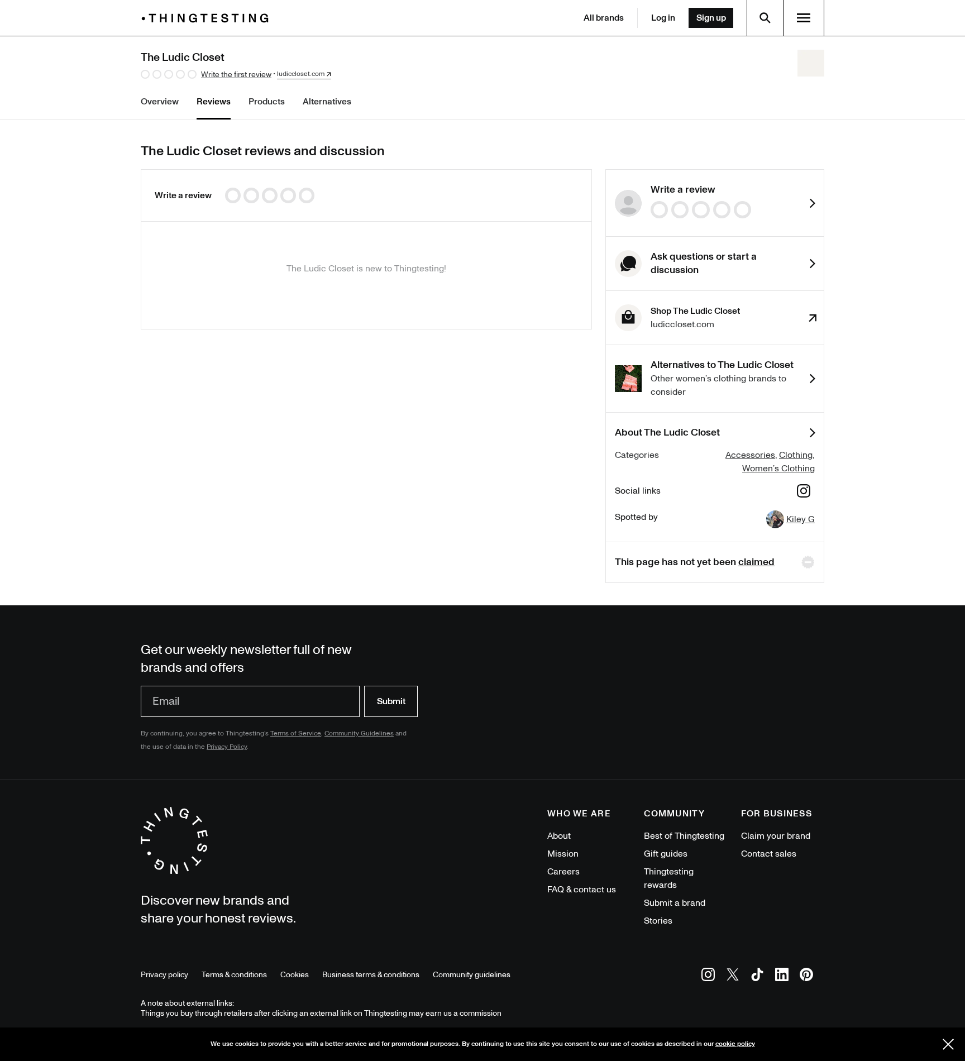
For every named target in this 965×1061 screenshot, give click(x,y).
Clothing (796, 455)
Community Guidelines (359, 733)
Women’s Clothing (778, 468)
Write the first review (236, 74)
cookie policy (735, 1044)
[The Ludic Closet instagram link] (803, 492)
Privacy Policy (227, 747)
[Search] (765, 18)
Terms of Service (295, 733)
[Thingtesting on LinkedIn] (782, 976)
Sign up (711, 18)
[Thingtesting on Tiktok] (757, 976)
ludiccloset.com (300, 74)
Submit (391, 701)
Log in (663, 18)
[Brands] (208, 18)
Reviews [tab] (214, 101)
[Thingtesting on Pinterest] (806, 976)
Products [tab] (267, 101)
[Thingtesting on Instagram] (708, 976)
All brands (604, 18)
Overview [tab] (160, 101)
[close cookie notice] (948, 1044)
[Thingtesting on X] (732, 976)
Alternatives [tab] (327, 101)
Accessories (750, 455)
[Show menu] (804, 18)
